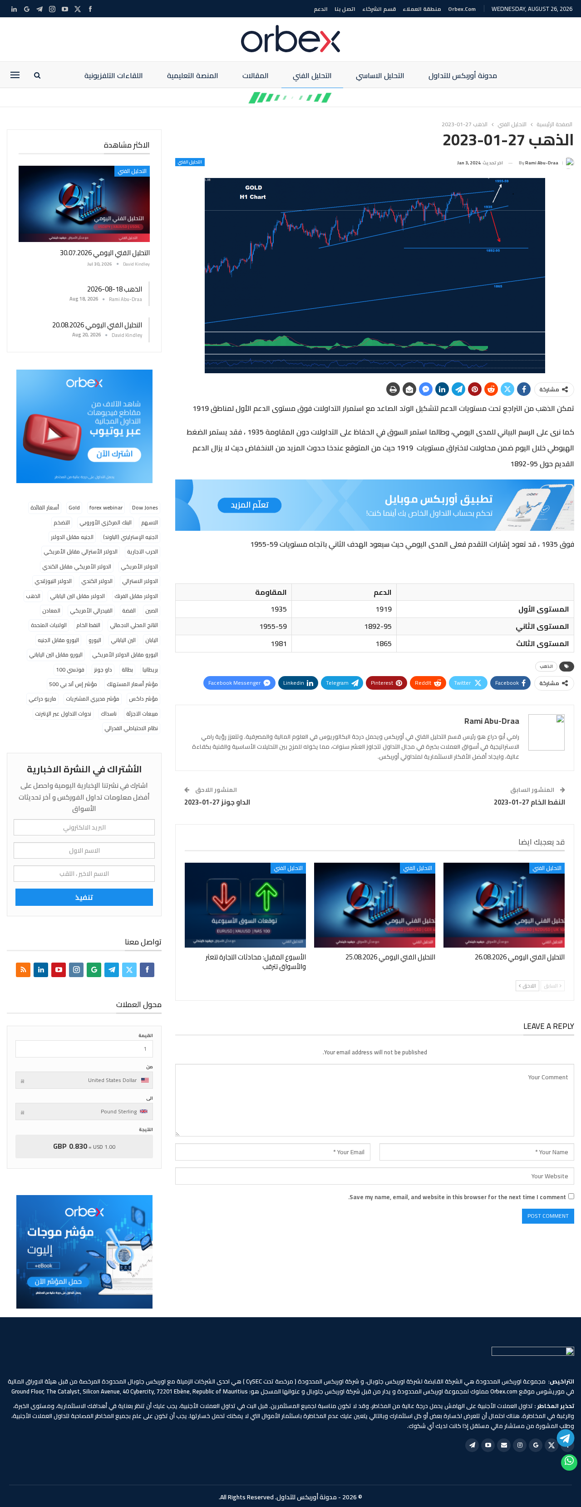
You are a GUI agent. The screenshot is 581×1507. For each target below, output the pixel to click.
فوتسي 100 (70, 669)
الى (149, 1098)
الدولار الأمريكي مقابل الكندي (76, 566)
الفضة (129, 610)
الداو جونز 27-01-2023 (217, 802)
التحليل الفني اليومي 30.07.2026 (105, 252)
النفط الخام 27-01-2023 (529, 802)
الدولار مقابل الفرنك (136, 596)
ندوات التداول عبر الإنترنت (63, 713)
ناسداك (109, 713)
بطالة (127, 669)
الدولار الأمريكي (139, 566)
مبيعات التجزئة (142, 713)
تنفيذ (84, 897)
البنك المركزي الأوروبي (105, 522)
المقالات (255, 75)
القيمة (145, 1035)
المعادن (51, 610)
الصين (151, 610)
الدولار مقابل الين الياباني (77, 596)
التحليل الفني (312, 75)
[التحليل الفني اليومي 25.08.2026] (374, 905)
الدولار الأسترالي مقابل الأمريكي (81, 551)
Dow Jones (145, 507)
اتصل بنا (345, 9)
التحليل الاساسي (380, 75)
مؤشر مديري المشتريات (92, 698)
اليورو (95, 640)
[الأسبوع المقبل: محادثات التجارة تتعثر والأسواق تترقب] (245, 905)
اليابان (151, 640)
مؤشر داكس (143, 698)
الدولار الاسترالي (140, 581)
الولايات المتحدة (49, 625)
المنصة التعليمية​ (192, 75)
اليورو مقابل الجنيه (58, 640)
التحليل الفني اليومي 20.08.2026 (97, 324)
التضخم (62, 522)
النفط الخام (88, 625)
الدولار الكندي (97, 581)
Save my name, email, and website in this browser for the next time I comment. (457, 1197)
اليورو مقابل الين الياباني (56, 654)
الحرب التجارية (142, 551)
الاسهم (149, 522)
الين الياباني (123, 640)
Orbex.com (462, 9)
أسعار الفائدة (44, 507)
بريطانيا (150, 669)
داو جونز (103, 669)
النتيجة (146, 1129)
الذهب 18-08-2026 (114, 289)
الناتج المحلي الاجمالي (134, 625)
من (149, 1067)
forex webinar (106, 507)
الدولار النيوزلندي (53, 581)
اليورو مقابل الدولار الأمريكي (125, 654)
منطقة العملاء (422, 9)
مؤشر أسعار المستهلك (132, 684)
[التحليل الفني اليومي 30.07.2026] (84, 204)
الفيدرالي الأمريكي (91, 610)
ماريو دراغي (42, 698)
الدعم (321, 9)
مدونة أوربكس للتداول (462, 75)
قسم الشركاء (379, 9)
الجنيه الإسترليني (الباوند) (130, 537)
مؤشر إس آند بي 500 (73, 684)
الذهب (546, 666)
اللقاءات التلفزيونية (113, 75)
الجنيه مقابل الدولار (72, 537)
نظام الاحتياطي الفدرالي (131, 728)
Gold (74, 507)
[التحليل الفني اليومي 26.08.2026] (504, 905)
